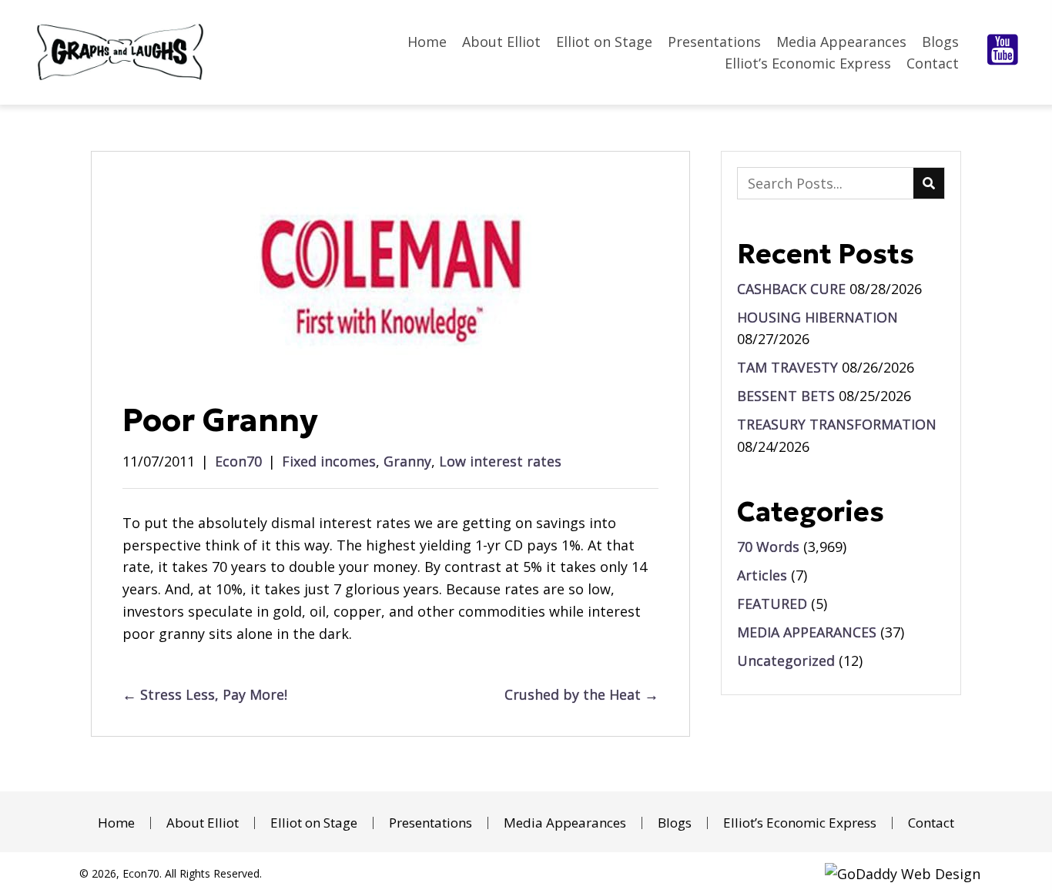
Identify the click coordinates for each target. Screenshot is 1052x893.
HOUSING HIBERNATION (817, 317)
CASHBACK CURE (791, 288)
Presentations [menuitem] (430, 823)
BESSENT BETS (786, 395)
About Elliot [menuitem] (202, 823)
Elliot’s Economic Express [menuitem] (799, 823)
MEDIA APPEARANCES (806, 632)
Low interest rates (500, 461)
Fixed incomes (329, 461)
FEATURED (772, 603)
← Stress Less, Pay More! (204, 694)
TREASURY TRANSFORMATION (836, 424)
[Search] (928, 183)
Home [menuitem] (116, 823)
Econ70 (238, 461)
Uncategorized (786, 660)
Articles (762, 575)
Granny (407, 461)
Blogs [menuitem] (675, 823)
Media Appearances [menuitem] (565, 823)
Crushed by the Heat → (581, 694)
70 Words (768, 546)
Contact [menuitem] (931, 823)
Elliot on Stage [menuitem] (313, 823)
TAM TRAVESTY (787, 367)
